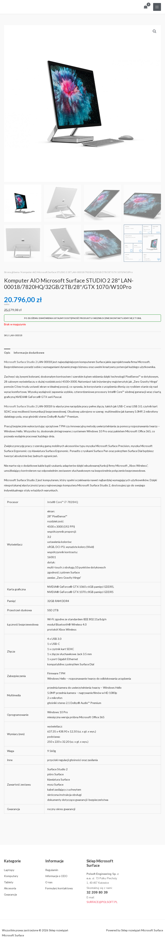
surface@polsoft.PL (102, 902)
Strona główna (11, 272)
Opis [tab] (7, 352)
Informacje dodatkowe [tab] (29, 352)
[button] (154, 31)
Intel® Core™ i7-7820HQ (62, 502)
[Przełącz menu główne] (157, 7)
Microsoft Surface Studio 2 (20, 362)
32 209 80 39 (97, 892)
